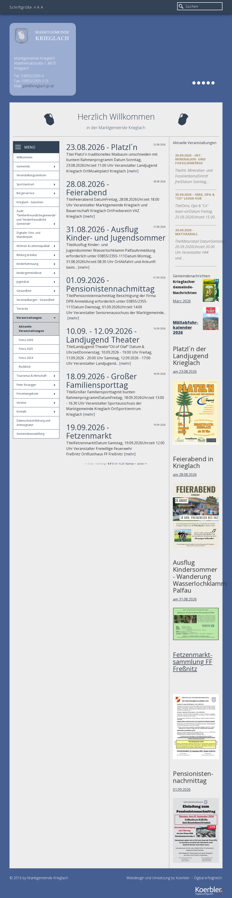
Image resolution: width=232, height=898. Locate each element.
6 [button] (218, 83)
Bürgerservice (25, 193)
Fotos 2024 (26, 358)
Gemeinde (23, 166)
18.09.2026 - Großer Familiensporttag (101, 380)
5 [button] (213, 83)
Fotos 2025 (26, 349)
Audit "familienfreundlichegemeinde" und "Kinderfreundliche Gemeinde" (36, 217)
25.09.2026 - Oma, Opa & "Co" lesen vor (195, 196)
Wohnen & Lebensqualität (33, 246)
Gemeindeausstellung (30, 434)
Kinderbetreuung (27, 264)
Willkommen (24, 157)
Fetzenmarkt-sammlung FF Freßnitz (192, 661)
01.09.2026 (182, 789)
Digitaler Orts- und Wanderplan (28, 235)
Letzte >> (142, 463)
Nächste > (131, 463)
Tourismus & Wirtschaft (31, 376)
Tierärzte (22, 309)
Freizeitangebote (27, 394)
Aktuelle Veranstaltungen (31, 329)
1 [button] (194, 83)
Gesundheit (24, 291)
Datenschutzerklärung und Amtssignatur (33, 423)
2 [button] (199, 83)
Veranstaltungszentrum (31, 175)
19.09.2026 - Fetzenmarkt (89, 431)
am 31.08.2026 (185, 599)
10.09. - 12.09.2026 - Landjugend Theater (103, 335)
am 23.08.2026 (185, 371)
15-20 (121, 463)
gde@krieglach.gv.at (38, 85)
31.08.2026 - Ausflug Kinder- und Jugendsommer (116, 233)
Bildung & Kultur (27, 255)
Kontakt (21, 411)
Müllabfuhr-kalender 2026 (185, 327)
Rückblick (25, 367)
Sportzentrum (25, 184)
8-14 (114, 463)
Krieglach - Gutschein (30, 202)
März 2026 (182, 301)
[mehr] (132, 171)
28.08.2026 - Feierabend (87, 188)
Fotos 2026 (26, 340)
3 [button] (204, 83)
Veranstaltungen (29, 318)
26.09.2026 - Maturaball (186, 232)
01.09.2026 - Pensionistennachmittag (110, 284)
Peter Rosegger (26, 385)
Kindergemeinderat (29, 273)
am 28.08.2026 (185, 474)
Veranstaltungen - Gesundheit (35, 300)
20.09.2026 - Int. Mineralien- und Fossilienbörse (190, 159)
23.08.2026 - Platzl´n (102, 147)
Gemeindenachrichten (191, 275)
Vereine (21, 403)
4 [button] (209, 83)
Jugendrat (23, 282)
